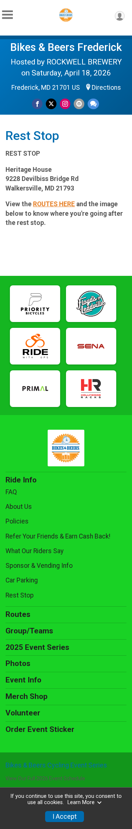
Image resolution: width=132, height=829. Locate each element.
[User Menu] (120, 16)
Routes (18, 614)
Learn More (81, 802)
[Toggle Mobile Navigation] (7, 14)
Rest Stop (20, 595)
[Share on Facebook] (37, 104)
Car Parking (22, 580)
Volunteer (23, 712)
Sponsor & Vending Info (39, 565)
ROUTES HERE (54, 204)
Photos (18, 663)
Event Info (23, 680)
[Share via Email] (79, 104)
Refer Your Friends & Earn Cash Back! (58, 536)
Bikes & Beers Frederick (66, 47)
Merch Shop (27, 696)
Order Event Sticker (40, 729)
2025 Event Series (37, 647)
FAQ (11, 492)
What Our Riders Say (34, 551)
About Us (19, 506)
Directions (106, 87)
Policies (17, 521)
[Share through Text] (93, 104)
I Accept (64, 816)
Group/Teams (29, 630)
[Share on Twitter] (51, 104)
